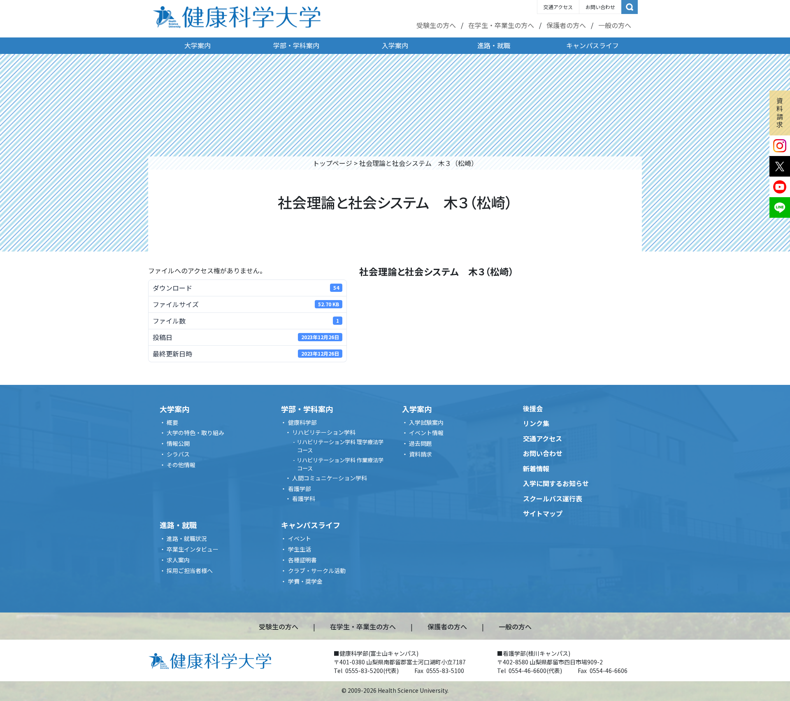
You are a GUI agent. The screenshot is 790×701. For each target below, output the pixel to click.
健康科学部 (302, 422)
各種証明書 (302, 560)
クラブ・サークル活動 (317, 570)
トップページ (332, 163)
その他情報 (181, 465)
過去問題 (420, 443)
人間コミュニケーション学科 (329, 478)
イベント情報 (426, 433)
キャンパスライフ (592, 45)
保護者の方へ (566, 25)
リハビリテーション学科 (324, 432)
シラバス (178, 454)
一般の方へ (614, 25)
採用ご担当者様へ (190, 570)
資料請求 (779, 112)
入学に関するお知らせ (556, 483)
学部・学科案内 (296, 45)
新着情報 (536, 468)
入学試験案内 (426, 422)
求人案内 (178, 560)
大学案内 (197, 45)
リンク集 (536, 423)
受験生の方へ (436, 25)
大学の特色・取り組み (195, 433)
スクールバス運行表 (552, 498)
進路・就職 (493, 45)
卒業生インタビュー (192, 549)
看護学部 (299, 488)
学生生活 (299, 549)
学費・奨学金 (305, 581)
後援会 (533, 408)
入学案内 (395, 45)
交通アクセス (558, 6)
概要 (172, 422)
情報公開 (178, 443)
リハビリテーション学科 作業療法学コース (340, 464)
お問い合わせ (600, 6)
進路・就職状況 (187, 538)
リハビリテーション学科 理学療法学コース (340, 446)
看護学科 (303, 498)
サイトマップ (542, 513)
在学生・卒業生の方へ (501, 25)
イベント (299, 538)
